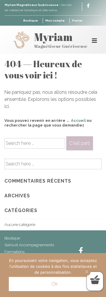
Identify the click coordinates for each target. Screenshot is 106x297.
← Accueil (76, 120)
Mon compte (55, 20)
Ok (55, 284)
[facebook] (88, 6)
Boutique (30, 20)
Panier (77, 20)
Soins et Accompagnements (29, 245)
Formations (14, 252)
